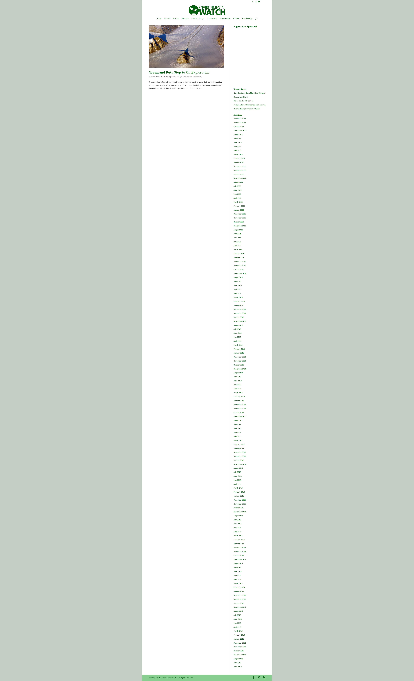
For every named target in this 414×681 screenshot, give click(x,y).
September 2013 (240, 607)
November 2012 (240, 647)
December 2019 (240, 309)
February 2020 (239, 301)
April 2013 (237, 627)
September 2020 (240, 273)
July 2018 (237, 377)
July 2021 (237, 234)
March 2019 (238, 345)
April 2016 (237, 484)
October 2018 (239, 365)
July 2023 (237, 138)
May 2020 (237, 289)
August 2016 (238, 468)
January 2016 (239, 496)
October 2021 (239, 222)
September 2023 (240, 130)
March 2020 (238, 297)
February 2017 (239, 444)
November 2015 (240, 504)
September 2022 (240, 178)
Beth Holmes (155, 77)
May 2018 (237, 385)
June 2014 (238, 571)
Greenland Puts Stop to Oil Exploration (179, 72)
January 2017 (239, 448)
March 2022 (238, 202)
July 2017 (237, 424)
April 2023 (237, 150)
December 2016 (240, 452)
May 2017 (237, 432)
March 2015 (238, 536)
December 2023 (240, 118)
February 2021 (239, 254)
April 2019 (237, 341)
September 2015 (240, 512)
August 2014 (238, 563)
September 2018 (240, 369)
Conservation (212, 18)
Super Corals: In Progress (243, 101)
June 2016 (238, 476)
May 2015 (237, 528)
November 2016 (240, 456)
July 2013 (237, 615)
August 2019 (238, 325)
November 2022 (240, 170)
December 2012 (240, 643)
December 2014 (240, 547)
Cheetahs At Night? (241, 97)
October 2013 (239, 603)
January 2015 (239, 544)
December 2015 (240, 500)
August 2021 (238, 230)
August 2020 (238, 277)
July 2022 (237, 186)
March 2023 (238, 154)
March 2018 (238, 393)
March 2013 (238, 631)
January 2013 (239, 639)
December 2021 (240, 214)
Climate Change (197, 18)
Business (185, 18)
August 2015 (238, 516)
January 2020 (239, 305)
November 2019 (240, 313)
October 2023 (239, 126)
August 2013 (238, 611)
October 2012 (239, 651)
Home (159, 18)
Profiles (176, 18)
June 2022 (238, 190)
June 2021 (238, 238)
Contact (167, 18)
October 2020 (239, 270)
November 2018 (240, 361)
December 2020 (240, 262)
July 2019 (237, 329)
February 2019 (239, 349)
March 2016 (238, 488)
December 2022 (240, 166)
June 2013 (238, 619)
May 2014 (237, 575)
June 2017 (238, 428)
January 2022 (239, 210)
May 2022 (237, 194)
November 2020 (240, 266)
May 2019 (237, 337)
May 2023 (237, 146)
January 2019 (239, 353)
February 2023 (239, 158)
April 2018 (237, 389)
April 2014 (237, 579)
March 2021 (238, 250)
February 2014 (239, 587)
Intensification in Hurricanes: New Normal (249, 105)
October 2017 (239, 412)
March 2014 (238, 583)
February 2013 (239, 635)
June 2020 (238, 285)
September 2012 (240, 655)
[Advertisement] (250, 42)
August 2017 (238, 420)
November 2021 (240, 218)
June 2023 (238, 142)
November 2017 (240, 409)
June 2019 (238, 333)
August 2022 (238, 182)
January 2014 (239, 591)
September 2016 (240, 464)
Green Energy (225, 18)
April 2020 (237, 293)
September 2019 (240, 321)
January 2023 (239, 162)
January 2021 (239, 258)
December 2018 (240, 357)
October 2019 (239, 317)
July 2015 (237, 520)
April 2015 (237, 532)
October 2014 (239, 555)
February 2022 (239, 206)
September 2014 (240, 559)
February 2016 (239, 492)
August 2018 (238, 373)
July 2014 (237, 567)
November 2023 (240, 122)
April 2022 (237, 198)
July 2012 (237, 663)
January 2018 (239, 401)
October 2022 (239, 174)
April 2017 (237, 436)
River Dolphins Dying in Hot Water (247, 109)
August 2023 (238, 134)
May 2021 (237, 242)
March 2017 (238, 440)
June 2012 (238, 667)
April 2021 (237, 246)
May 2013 (237, 623)
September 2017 (240, 416)
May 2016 (237, 480)
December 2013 (240, 595)
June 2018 (238, 381)
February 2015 (239, 540)
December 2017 (240, 405)
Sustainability (247, 18)
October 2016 (239, 460)
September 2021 (240, 226)
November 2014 (240, 551)
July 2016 (237, 472)
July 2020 (237, 281)
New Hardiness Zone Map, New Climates (249, 93)
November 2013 (240, 599)
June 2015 (238, 524)
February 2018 (239, 397)
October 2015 (239, 508)
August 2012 (238, 659)
